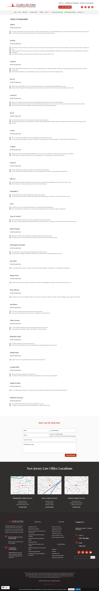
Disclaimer (54, 549)
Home (15, 12)
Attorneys (24, 12)
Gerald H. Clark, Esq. (56, 526)
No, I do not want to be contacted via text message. (64, 436)
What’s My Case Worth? (33, 529)
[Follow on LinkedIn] (89, 7)
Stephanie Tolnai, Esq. (57, 529)
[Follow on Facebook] (82, 7)
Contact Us (79, 12)
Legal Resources (55, 553)
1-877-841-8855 (66, 7)
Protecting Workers (32, 542)
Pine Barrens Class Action (57, 557)
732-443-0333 (22, 507)
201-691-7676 (76, 507)
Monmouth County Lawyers (22, 498)
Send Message (70, 455)
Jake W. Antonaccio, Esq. (57, 535)
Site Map (54, 551)
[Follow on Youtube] (92, 7)
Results (41, 12)
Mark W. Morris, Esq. (56, 531)
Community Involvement (70, 12)
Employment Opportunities (34, 551)
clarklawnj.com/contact (65, 577)
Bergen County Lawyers (76, 498)
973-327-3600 (49, 507)
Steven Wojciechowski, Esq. (58, 537)
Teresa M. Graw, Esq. (56, 533)
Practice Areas (33, 12)
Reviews (47, 12)
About (19, 12)
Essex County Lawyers (49, 498)
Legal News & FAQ (32, 526)
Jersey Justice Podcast (57, 12)
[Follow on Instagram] (85, 7)
